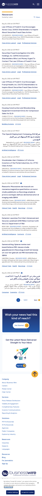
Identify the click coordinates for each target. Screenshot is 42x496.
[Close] (38, 483)
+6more (18, 124)
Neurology (21, 208)
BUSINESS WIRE (18, 35)
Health (14, 208)
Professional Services (29, 43)
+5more (28, 234)
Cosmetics (13, 292)
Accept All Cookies (28, 492)
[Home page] (10, 4)
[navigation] (38, 4)
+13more (21, 292)
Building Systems (8, 124)
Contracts (20, 234)
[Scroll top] (34, 374)
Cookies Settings (12, 492)
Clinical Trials (6, 208)
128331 (25, 300)
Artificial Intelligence (9, 150)
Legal (19, 43)
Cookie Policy (8, 487)
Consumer (5, 292)
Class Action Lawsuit (9, 43)
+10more (20, 150)
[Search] (33, 4)
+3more (29, 208)
